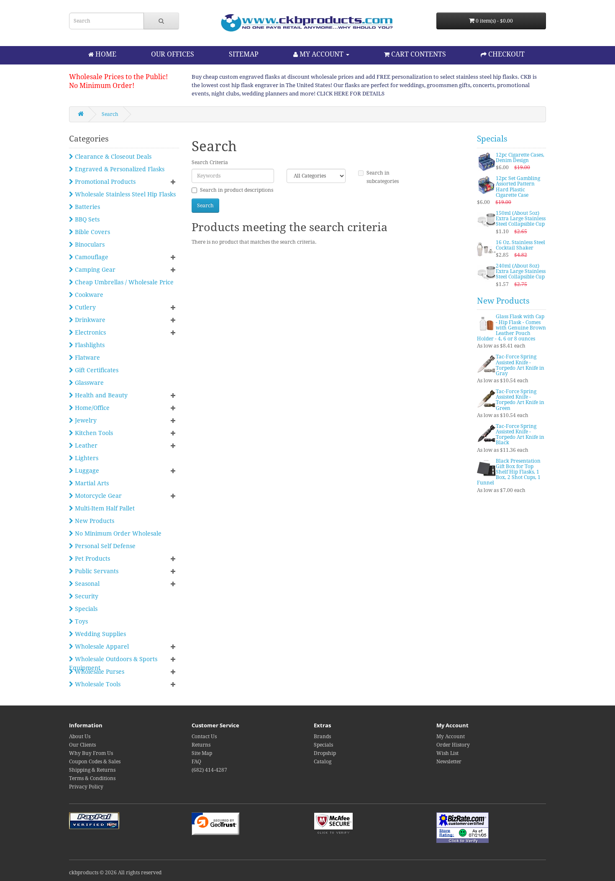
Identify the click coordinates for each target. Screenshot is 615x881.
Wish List (447, 753)
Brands (322, 736)
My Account (450, 736)
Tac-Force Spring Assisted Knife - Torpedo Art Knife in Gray (520, 365)
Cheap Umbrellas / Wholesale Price (123, 282)
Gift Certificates (95, 370)
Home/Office (91, 407)
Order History (453, 745)
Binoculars (89, 244)
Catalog (322, 762)
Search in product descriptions (236, 190)
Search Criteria (210, 162)
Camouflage (90, 257)
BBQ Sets (86, 219)
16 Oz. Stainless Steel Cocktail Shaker (520, 245)
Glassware (88, 382)
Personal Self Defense (104, 546)
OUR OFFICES (172, 54)
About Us (79, 736)
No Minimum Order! (101, 86)
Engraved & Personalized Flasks (118, 169)
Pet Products (91, 558)
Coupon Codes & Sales (94, 762)
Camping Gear (94, 269)
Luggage (86, 470)
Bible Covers (91, 232)
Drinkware (89, 320)
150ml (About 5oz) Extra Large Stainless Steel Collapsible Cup (521, 218)
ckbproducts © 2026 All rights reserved (115, 873)
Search (110, 114)
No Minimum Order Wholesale (117, 533)
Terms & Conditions (92, 778)
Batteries (86, 207)
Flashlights (89, 345)
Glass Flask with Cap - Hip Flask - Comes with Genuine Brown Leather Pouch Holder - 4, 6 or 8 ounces (511, 328)
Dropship (325, 753)
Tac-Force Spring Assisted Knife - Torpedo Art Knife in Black (520, 434)
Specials (85, 608)
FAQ (196, 762)
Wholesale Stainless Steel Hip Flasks (124, 194)
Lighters (85, 458)
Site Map (202, 753)
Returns (201, 745)
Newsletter (448, 762)
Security (85, 596)
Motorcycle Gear (97, 495)
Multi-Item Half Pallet (104, 508)
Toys (80, 621)
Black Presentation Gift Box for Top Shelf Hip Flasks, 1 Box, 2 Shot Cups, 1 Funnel (509, 472)
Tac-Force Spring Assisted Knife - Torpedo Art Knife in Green (520, 400)
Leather (85, 445)
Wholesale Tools (96, 684)
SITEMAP (244, 54)
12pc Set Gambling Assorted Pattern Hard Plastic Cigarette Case (518, 186)
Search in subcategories (382, 177)
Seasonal (86, 583)
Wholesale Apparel (101, 646)
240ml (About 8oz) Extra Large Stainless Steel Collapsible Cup (521, 271)
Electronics (89, 332)
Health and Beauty (100, 395)
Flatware (86, 357)
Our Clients (82, 745)
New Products (93, 521)
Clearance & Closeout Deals (112, 156)
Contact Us (204, 736)
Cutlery (84, 307)
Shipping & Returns (92, 770)
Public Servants (95, 571)
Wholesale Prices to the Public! (118, 77)
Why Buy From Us (91, 753)
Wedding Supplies (99, 634)
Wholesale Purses (98, 671)
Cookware (88, 294)
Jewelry (85, 420)
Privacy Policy (86, 787)
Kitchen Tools (93, 433)
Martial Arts (91, 483)
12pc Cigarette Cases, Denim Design (520, 157)
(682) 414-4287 (209, 770)
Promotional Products (104, 181)
